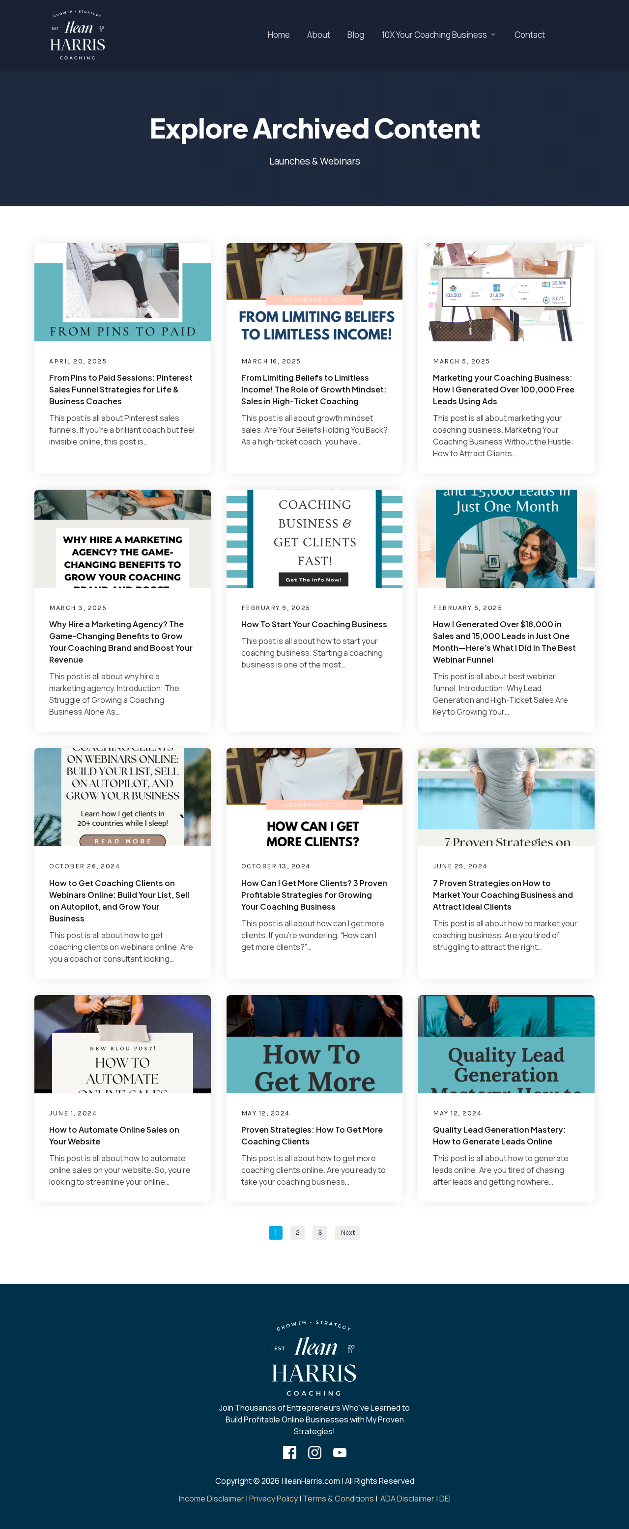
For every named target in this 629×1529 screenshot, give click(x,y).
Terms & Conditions (338, 1498)
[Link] (289, 1452)
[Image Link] (78, 35)
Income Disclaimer (211, 1498)
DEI (445, 1498)
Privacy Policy (273, 1498)
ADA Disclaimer (407, 1498)
